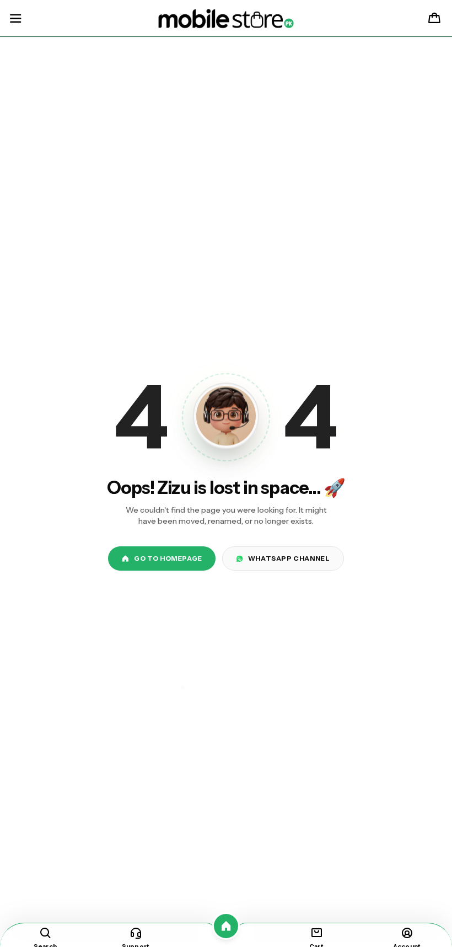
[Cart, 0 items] (434, 19)
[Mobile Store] (226, 19)
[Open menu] (15, 19)
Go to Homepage (168, 558)
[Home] (226, 926)
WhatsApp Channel (289, 558)
